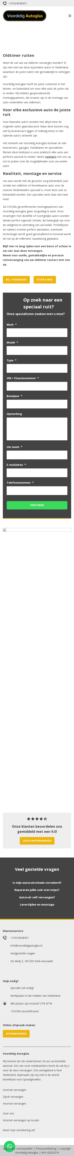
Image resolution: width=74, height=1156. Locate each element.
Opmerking (14, 414)
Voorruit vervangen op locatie (21, 1120)
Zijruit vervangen (13, 1096)
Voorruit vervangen (14, 1090)
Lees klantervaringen (37, 840)
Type (12, 360)
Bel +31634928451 (16, 279)
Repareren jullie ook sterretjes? (37, 890)
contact (50, 157)
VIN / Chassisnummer (23, 378)
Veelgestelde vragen (22, 953)
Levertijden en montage (37, 904)
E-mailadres (16, 465)
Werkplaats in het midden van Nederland (35, 995)
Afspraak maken (16, 1033)
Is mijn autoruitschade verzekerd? (37, 882)
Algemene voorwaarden (18, 1148)
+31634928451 (18, 3)
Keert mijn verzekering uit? (19, 1130)
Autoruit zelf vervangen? (37, 897)
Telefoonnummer (20, 482)
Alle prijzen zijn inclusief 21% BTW (31, 1003)
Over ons (8, 1113)
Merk (12, 324)
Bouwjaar (14, 396)
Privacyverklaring (46, 1148)
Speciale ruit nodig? (22, 988)
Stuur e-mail (45, 279)
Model (12, 342)
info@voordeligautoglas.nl (26, 945)
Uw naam (14, 447)
